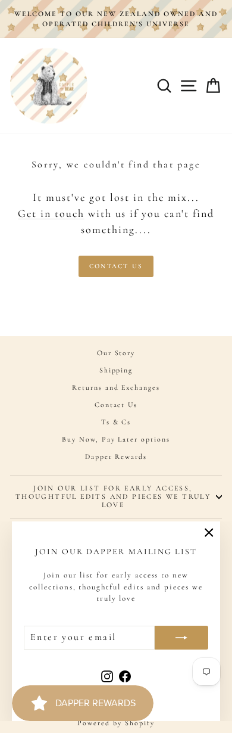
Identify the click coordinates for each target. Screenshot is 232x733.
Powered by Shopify (115, 723)
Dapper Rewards (116, 456)
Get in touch (51, 213)
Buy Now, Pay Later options (116, 439)
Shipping (116, 370)
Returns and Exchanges (116, 387)
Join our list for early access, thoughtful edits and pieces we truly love (113, 496)
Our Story (116, 353)
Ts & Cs (116, 422)
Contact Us (116, 266)
